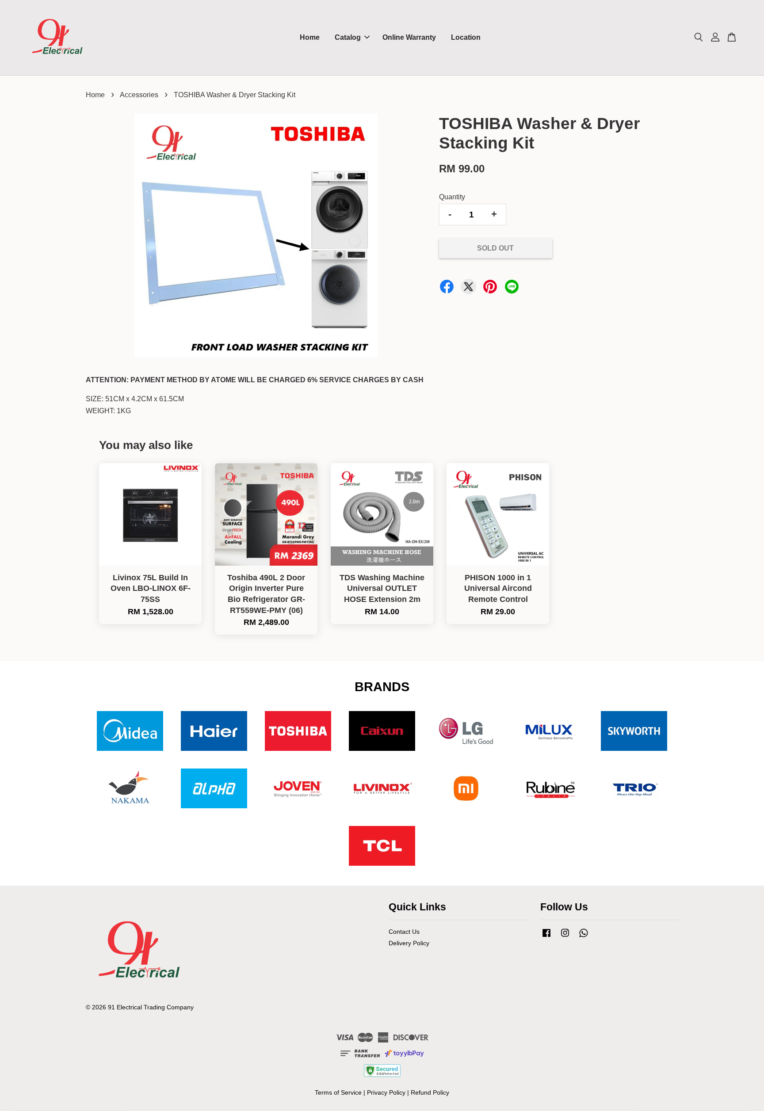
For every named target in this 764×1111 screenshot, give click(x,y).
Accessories (139, 95)
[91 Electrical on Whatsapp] (583, 937)
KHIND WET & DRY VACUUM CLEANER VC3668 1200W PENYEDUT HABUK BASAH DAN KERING (704, 1086)
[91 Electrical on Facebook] (546, 937)
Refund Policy (430, 1092)
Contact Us (404, 931)
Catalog (348, 37)
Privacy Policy (386, 1092)
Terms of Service (338, 1092)
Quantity (452, 197)
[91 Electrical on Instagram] (565, 937)
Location (466, 37)
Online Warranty (409, 37)
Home (310, 37)
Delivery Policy (409, 943)
